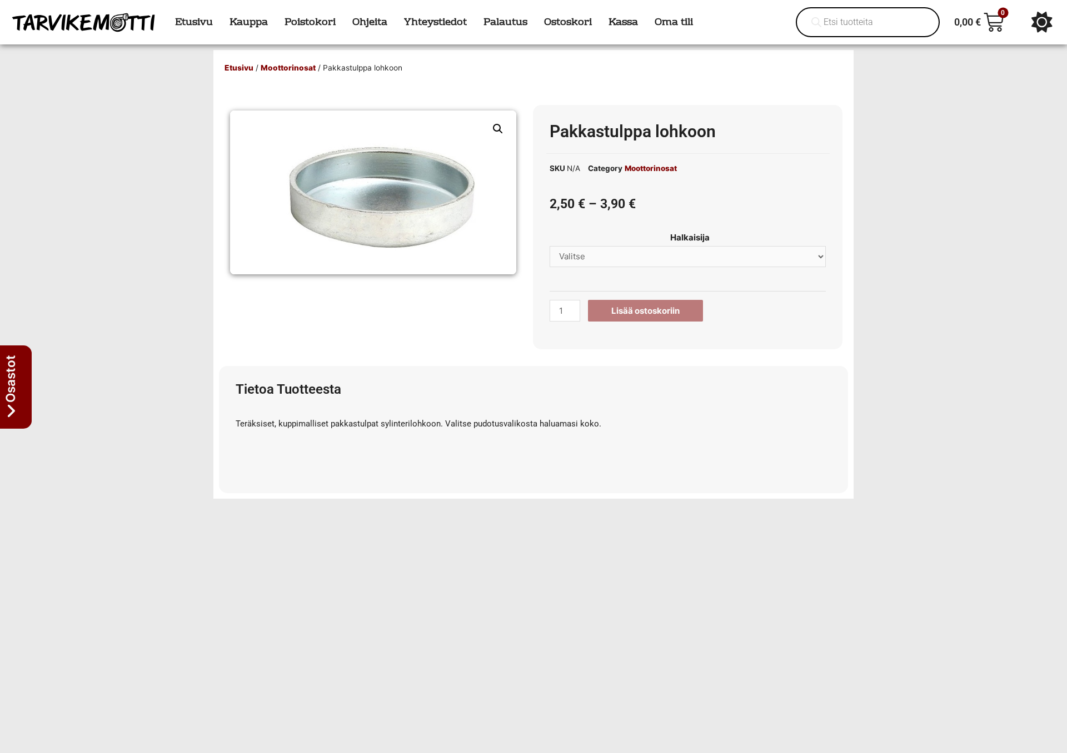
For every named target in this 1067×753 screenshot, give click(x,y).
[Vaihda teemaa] (1042, 22)
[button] (498, 129)
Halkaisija (690, 237)
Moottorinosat (288, 67)
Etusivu (239, 67)
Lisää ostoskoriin (645, 310)
